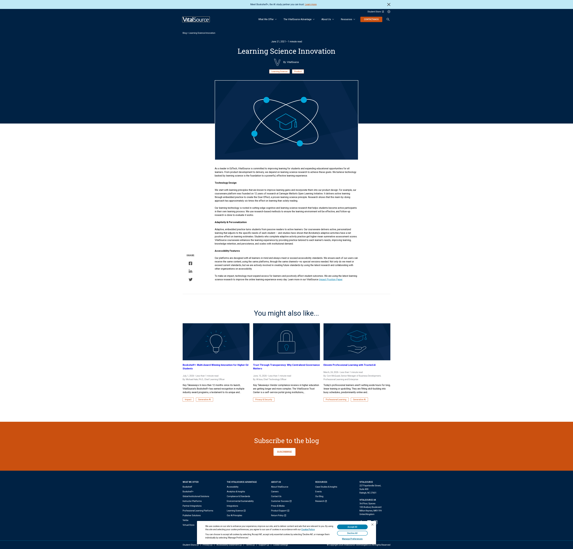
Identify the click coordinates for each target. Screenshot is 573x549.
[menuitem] (240, 510)
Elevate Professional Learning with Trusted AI (350, 365)
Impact (188, 399)
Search (388, 19)
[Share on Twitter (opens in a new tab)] (190, 279)
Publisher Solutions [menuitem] (192, 515)
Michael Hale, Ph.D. (194, 379)
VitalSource (293, 62)
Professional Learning (336, 399)
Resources (346, 19)
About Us (326, 19)
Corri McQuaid (333, 376)
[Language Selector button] (388, 11)
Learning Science (279, 71)
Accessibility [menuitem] (232, 487)
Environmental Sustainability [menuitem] (240, 501)
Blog (185, 33)
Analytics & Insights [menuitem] (236, 491)
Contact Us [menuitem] (276, 496)
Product (298, 71)
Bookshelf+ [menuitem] (188, 491)
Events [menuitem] (318, 491)
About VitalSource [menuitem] (279, 487)
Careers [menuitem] (275, 491)
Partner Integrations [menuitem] (192, 506)
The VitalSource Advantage (298, 19)
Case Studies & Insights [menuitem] (326, 487)
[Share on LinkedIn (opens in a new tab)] (190, 271)
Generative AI (204, 399)
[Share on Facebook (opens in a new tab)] (190, 263)
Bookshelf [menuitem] (187, 487)
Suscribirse (284, 451)
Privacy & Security (263, 399)
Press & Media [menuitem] (278, 506)
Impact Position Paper (330, 279)
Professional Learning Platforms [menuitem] (198, 510)
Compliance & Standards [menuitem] (238, 496)
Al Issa (259, 379)
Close (388, 4)
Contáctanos (371, 19)
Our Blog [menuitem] (319, 496)
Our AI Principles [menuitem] (234, 515)
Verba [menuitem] (185, 520)
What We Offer (266, 19)
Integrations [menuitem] (232, 506)
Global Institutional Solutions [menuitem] (196, 496)
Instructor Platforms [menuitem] (192, 501)
